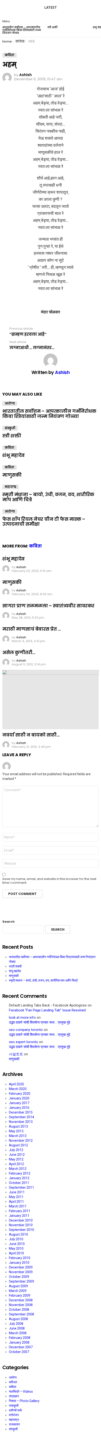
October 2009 (19, 1277)
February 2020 (19, 1093)
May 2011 (16, 1197)
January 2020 (19, 1098)
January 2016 (19, 1108)
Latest (50, 7)
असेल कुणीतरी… (18, 652)
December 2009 (21, 1267)
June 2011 (17, 1192)
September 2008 (21, 1314)
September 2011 (21, 1187)
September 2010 (21, 1230)
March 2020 (18, 1089)
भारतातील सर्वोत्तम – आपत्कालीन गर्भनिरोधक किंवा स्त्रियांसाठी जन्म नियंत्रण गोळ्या (21, 30)
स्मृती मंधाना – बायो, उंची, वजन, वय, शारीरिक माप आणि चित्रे (48, 497)
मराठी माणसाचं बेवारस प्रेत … (31, 629)
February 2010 (19, 1258)
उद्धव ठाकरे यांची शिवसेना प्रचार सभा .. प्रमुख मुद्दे (39, 1023)
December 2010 (21, 1220)
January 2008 (19, 1342)
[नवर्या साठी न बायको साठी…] (50, 699)
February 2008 (19, 1338)
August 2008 (18, 1319)
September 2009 (21, 1281)
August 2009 (18, 1286)
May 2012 (16, 1159)
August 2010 (18, 1234)
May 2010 (16, 1248)
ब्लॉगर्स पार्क (15, 1410)
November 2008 (21, 1305)
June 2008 (17, 1328)
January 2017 (19, 1103)
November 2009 (21, 1272)
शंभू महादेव (13, 455)
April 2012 (16, 1164)
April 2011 (16, 1201)
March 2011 (18, 1206)
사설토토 (16, 1054)
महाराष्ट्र (10, 487)
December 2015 (21, 1112)
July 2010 (16, 1239)
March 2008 (18, 1333)
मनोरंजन (14, 1415)
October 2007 (19, 1352)
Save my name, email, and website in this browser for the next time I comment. (49, 881)
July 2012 (16, 1150)
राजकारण (14, 1424)
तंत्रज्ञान (14, 1396)
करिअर (13, 1382)
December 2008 (21, 1300)
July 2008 (16, 1324)
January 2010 (19, 1262)
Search (8, 922)
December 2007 (21, 1347)
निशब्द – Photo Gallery (24, 1401)
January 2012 (19, 1178)
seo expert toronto (23, 1042)
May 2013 (16, 1131)
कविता (9, 447)
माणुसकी (11, 475)
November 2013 (21, 1122)
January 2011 (19, 1216)
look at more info (22, 1018)
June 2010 (17, 1244)
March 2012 (18, 1169)
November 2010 (21, 1225)
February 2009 (19, 1295)
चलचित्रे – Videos (21, 1391)
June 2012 (17, 1154)
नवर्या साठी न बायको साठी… (30, 735)
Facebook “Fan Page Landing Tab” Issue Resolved (47, 1010)
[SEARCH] (95, 17)
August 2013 (18, 1126)
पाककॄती (14, 1405)
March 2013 (18, 1136)
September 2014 (21, 1117)
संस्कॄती (10, 428)
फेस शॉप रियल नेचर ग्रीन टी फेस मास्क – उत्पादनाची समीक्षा (43, 521)
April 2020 (16, 1084)
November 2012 (21, 1140)
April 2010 (16, 1253)
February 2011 (19, 1211)
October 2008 (19, 1309)
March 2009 (18, 1291)
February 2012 (19, 1173)
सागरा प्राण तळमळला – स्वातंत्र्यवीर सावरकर (48, 606)
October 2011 (19, 1183)
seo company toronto (26, 1030)
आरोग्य (10, 403)
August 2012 (18, 1145)
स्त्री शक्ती (52, 27)
